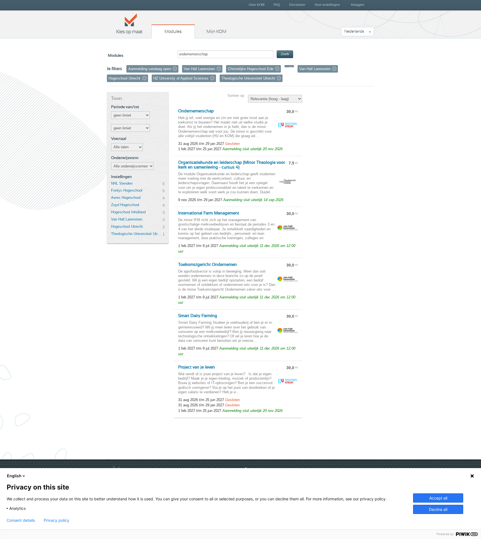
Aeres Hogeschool (126, 198)
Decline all (438, 509)
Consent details (21, 520)
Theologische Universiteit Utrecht (136, 234)
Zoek (285, 54)
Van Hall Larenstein (126, 219)
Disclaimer (297, 4)
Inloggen (357, 4)
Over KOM (256, 4)
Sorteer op (235, 95)
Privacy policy (56, 520)
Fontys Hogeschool (126, 190)
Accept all (438, 498)
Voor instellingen (327, 4)
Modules (173, 31)
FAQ (277, 4)
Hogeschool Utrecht (127, 226)
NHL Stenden (121, 183)
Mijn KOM (216, 31)
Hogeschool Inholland (128, 212)
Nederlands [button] (354, 31)
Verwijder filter (174, 68)
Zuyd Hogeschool (125, 205)
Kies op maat (129, 23)
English (14, 475)
